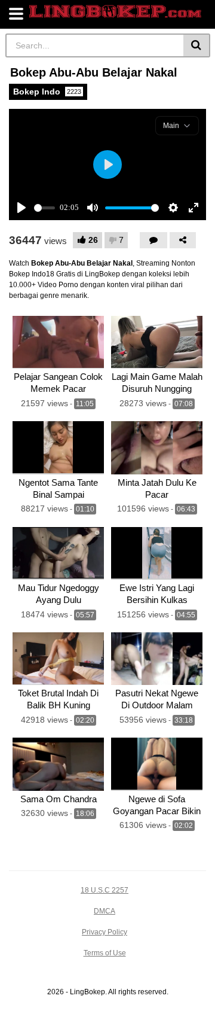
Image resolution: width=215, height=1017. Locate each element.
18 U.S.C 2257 (104, 890)
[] (196, 45)
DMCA (104, 911)
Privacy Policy (104, 932)
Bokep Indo (47, 91)
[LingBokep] (115, 11)
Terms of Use (105, 953)
